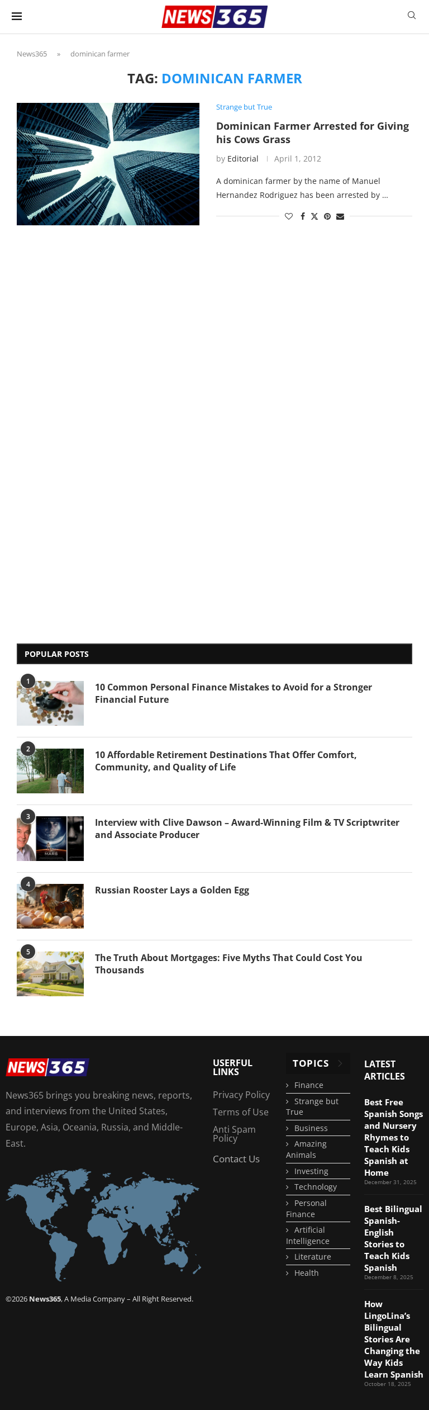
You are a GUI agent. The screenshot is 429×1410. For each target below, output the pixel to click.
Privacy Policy (241, 1094)
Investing (311, 1171)
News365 (32, 54)
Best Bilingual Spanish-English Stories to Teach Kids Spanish (393, 1238)
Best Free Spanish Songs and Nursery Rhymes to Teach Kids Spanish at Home (393, 1137)
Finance (308, 1085)
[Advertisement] (61, 449)
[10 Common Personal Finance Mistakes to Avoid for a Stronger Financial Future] (50, 703)
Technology (315, 1186)
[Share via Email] (340, 216)
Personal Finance (306, 1208)
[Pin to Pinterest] (327, 216)
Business (311, 1128)
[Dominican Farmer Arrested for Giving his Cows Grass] (108, 164)
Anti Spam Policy (234, 1134)
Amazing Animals (306, 1149)
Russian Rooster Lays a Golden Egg (172, 890)
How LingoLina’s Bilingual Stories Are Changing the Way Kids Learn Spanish (393, 1339)
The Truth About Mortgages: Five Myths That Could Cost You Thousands (229, 964)
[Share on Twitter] (314, 216)
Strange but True (312, 1107)
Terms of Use (241, 1112)
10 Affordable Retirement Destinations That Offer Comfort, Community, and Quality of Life (226, 761)
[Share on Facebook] (303, 216)
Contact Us (236, 1158)
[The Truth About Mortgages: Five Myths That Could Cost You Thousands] (50, 974)
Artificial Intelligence (308, 1235)
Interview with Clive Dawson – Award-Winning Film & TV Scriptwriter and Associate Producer (247, 828)
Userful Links (232, 1067)
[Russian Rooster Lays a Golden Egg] (50, 906)
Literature (312, 1256)
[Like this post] (289, 216)
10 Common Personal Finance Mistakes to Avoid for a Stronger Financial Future (233, 693)
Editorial (243, 158)
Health (306, 1272)
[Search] (411, 16)
